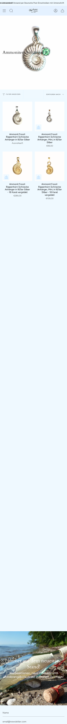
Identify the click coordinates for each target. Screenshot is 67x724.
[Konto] (56, 10)
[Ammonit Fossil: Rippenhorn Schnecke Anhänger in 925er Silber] (17, 116)
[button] (11, 10)
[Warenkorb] (62, 10)
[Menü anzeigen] (4, 10)
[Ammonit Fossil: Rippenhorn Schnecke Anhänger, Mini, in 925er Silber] (49, 116)
